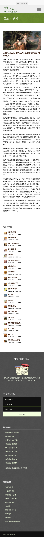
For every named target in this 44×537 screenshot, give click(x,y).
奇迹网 (7, 506)
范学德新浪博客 (10, 510)
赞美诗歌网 (9, 487)
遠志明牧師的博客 (11, 498)
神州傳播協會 (10, 502)
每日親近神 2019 (11, 463)
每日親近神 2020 (11, 459)
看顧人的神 (11, 18)
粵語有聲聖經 (10, 436)
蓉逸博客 (8, 514)
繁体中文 (19, 3)
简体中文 (24, 3)
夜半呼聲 (8, 517)
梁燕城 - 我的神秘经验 (12, 521)
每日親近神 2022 (11, 451)
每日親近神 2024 (11, 444)
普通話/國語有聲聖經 (12, 432)
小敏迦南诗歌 (10, 491)
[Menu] (38, 9)
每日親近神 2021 (11, 455)
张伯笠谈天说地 (10, 495)
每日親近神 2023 (11, 448)
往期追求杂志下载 (11, 440)
